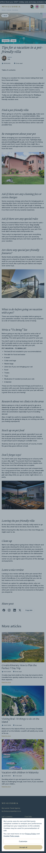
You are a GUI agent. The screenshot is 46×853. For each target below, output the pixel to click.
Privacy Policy (30, 834)
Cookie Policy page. (11, 836)
